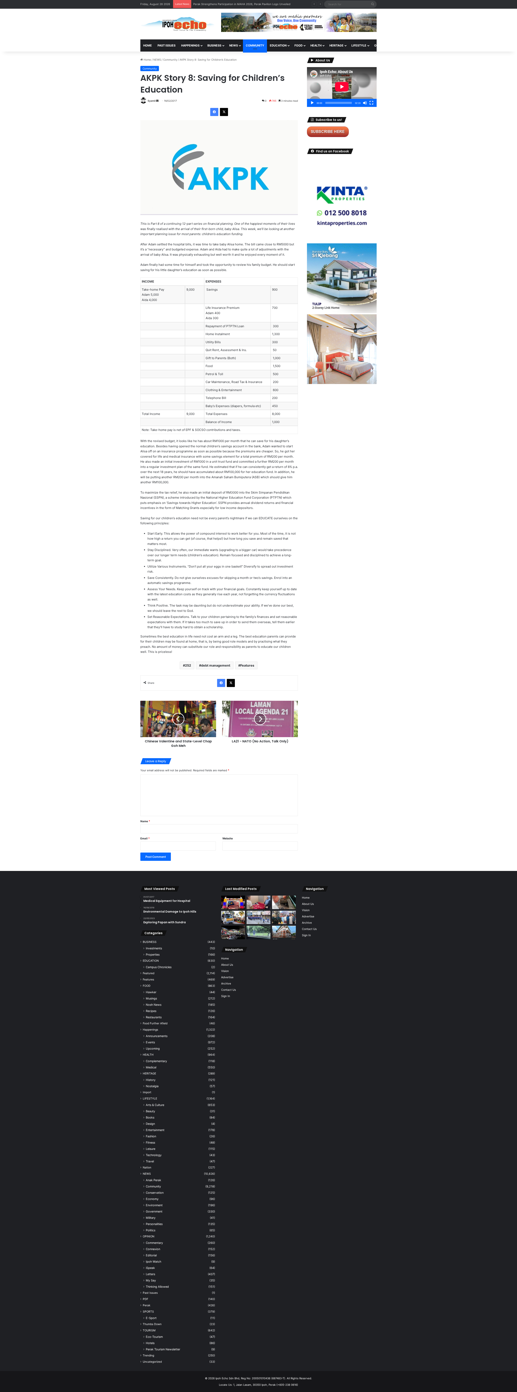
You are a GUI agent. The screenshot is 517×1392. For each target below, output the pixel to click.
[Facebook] (214, 112)
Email (145, 838)
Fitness (150, 1142)
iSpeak (150, 1268)
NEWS (233, 45)
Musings (151, 998)
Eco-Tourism (154, 1336)
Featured (148, 973)
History (151, 1080)
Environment (154, 1205)
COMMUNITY (255, 45)
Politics (150, 1230)
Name (145, 821)
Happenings (150, 1029)
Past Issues (166, 45)
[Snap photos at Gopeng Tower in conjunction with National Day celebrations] (233, 902)
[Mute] (365, 103)
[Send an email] (157, 100)
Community (170, 59)
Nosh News (153, 1004)
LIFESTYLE (358, 45)
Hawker (151, 992)
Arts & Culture (155, 1105)
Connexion (153, 1249)
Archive (226, 983)
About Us (227, 964)
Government (154, 1211)
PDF (145, 1299)
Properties (153, 954)
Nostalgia (152, 1086)
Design (150, 1123)
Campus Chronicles (158, 967)
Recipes (151, 1011)
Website (227, 838)
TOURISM (417, 45)
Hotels (150, 1343)
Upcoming (153, 1048)
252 (188, 665)
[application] (342, 87)
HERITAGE (336, 45)
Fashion (151, 1136)
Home (147, 45)
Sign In (225, 996)
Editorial (151, 1255)
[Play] (312, 103)
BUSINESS (214, 45)
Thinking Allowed (157, 1286)
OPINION (380, 45)
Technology (154, 1155)
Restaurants (154, 1017)
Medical (151, 1067)
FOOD (298, 45)
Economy (152, 1199)
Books (150, 1117)
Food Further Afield (155, 1023)
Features (247, 665)
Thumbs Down (152, 1324)
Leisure (150, 1148)
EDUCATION (278, 45)
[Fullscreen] (371, 103)
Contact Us (228, 989)
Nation (147, 1167)
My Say (151, 1280)
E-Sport (151, 1318)
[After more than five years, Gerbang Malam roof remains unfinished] (233, 932)
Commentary (154, 1242)
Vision (225, 971)
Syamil (152, 100)
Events (150, 1042)
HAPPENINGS (190, 45)
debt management (215, 665)
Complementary (156, 1061)
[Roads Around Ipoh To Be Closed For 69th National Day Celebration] (258, 917)
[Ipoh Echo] (177, 24)
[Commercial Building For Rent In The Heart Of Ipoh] (284, 932)
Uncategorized (152, 1361)
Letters (150, 1274)
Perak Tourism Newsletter (163, 1349)
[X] (224, 112)
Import (147, 1092)
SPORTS (399, 45)
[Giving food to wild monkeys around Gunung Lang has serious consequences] (258, 932)
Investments (154, 948)
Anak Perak (153, 1180)
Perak (146, 1305)
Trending (148, 1355)
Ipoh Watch (153, 1261)
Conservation (155, 1192)
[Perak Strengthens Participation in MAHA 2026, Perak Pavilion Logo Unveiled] (233, 917)
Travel (150, 1161)
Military (151, 1217)
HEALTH (316, 45)
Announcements (156, 1036)
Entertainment (155, 1130)
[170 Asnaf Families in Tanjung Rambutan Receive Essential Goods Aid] (284, 917)
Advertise (227, 977)
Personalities (154, 1224)
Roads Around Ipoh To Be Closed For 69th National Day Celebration (235, 4)
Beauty (150, 1111)
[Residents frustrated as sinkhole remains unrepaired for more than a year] (284, 902)
